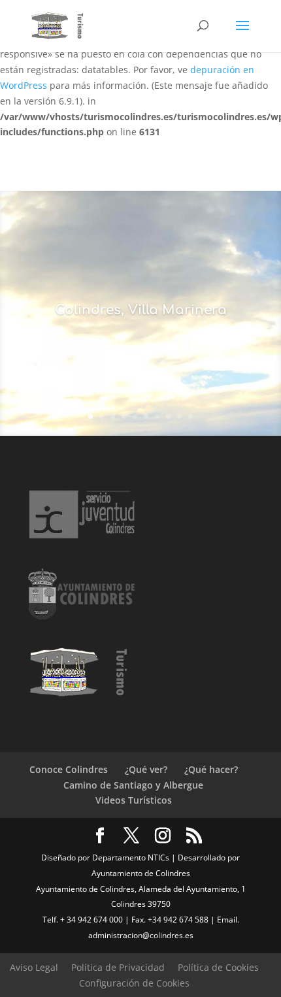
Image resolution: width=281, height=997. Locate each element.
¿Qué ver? (146, 769)
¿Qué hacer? (211, 769)
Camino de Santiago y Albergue (133, 785)
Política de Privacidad (118, 967)
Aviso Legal (34, 967)
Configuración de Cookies (134, 983)
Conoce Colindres (68, 769)
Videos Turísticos (133, 800)
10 (190, 416)
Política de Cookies (218, 967)
